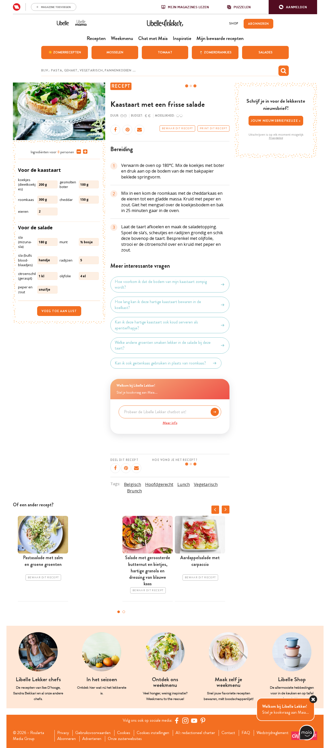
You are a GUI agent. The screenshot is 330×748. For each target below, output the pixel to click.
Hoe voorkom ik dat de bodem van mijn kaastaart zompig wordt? (161, 284)
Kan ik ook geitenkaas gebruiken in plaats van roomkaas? (160, 363)
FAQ (246, 733)
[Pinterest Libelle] (203, 720)
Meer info (170, 422)
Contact (228, 733)
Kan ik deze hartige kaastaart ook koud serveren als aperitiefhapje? (156, 325)
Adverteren (91, 739)
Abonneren (66, 739)
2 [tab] (123, 612)
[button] (293, 7)
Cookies (123, 733)
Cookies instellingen (153, 733)
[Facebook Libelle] (177, 720)
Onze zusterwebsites (125, 739)
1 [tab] (118, 612)
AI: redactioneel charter (195, 733)
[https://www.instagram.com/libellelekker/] (185, 720)
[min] (78, 151)
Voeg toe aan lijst (59, 311)
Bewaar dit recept (177, 128)
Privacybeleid (276, 138)
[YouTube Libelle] (194, 720)
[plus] (84, 151)
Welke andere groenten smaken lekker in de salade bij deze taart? (163, 345)
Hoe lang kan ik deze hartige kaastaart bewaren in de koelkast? (158, 304)
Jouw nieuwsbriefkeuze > (276, 120)
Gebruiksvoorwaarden (93, 733)
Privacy (63, 733)
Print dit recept (213, 128)
